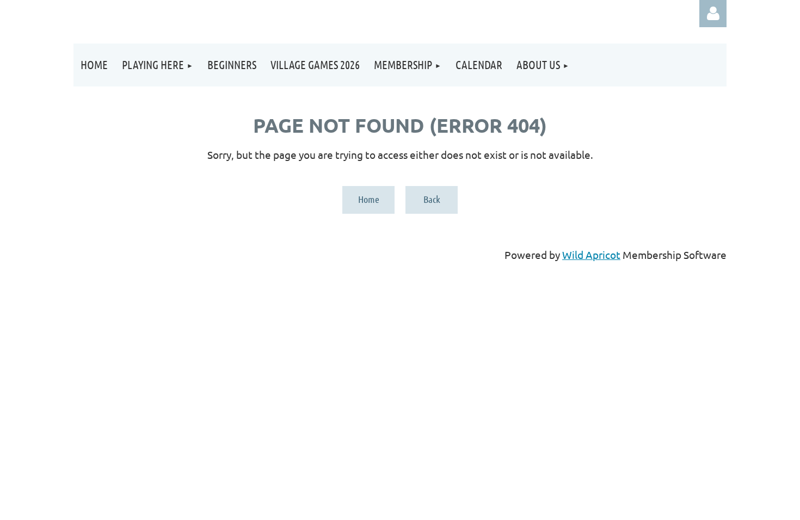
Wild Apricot (591, 254)
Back (431, 199)
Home (368, 199)
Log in (713, 13)
